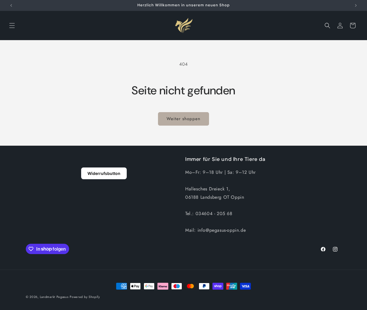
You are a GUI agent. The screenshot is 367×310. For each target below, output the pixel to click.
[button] (12, 25)
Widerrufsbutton (103, 173)
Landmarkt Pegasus (54, 297)
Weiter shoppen (183, 119)
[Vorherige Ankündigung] (11, 5)
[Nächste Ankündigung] (356, 5)
